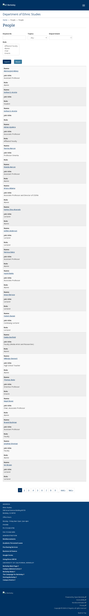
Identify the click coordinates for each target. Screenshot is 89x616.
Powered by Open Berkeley (75, 597)
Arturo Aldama (9, 188)
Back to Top (82, 613)
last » (72, 490)
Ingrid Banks (9, 273)
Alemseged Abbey (11, 71)
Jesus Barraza (9, 294)
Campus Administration (12, 569)
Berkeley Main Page (11, 566)
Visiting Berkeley (10, 577)
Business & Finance (10, 551)
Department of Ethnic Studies (22, 14)
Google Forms (8, 555)
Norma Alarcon (10, 148)
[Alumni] (11, 48)
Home (5, 20)
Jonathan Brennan (11, 443)
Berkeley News (9, 572)
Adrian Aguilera (10, 127)
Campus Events (9, 580)
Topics (30, 34)
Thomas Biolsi (9, 380)
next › (64, 490)
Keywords (7, 34)
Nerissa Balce (9, 252)
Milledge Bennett (10, 358)
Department (54, 34)
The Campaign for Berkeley (13, 574)
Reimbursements (9, 539)
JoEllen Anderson (10, 231)
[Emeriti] (11, 53)
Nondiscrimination (79, 603)
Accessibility (81, 600)
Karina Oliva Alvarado (12, 209)
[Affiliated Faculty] (11, 46)
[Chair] (11, 51)
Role (4, 42)
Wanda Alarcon (10, 167)
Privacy (83, 605)
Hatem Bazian (9, 316)
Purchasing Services (10, 547)
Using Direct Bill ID (10, 559)
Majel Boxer (8, 401)
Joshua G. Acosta (10, 92)
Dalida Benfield (10, 337)
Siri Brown (8, 465)
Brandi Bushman (10, 422)
